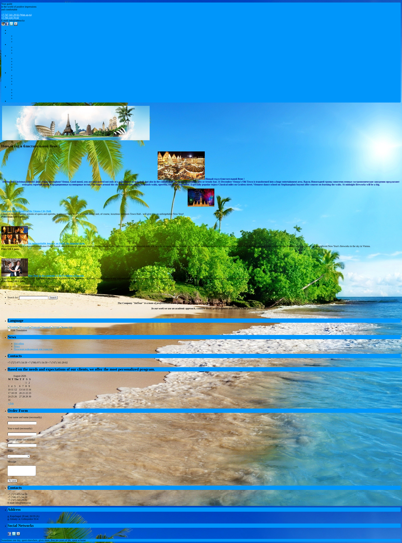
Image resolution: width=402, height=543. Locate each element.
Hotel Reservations (23, 92)
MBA (17, 70)
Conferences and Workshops (28, 36)
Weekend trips (21, 84)
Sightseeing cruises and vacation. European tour (37, 47)
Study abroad (14, 55)
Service (11, 87)
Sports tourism (21, 41)
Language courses (23, 58)
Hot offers (19, 343)
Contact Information (17, 101)
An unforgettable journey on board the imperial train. (56, 243)
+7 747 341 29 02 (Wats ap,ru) (16, 15)
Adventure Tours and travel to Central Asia (35, 81)
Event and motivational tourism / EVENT (34, 38)
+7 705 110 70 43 (10, 17)
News (17, 346)
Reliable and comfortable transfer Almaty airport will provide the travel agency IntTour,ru (58, 98)
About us (12, 30)
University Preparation (25, 61)
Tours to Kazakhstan (18, 72)
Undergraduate (21, 64)
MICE (11, 33)
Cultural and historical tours (27, 78)
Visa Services (20, 95)
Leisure (11, 44)
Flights (17, 89)
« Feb (11, 403)
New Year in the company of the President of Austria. (56, 275)
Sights (17, 75)
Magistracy (19, 67)
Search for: (13, 297)
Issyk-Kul (19, 53)
